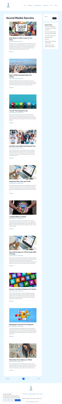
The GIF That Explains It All (18, 111)
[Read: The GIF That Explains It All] (22, 101)
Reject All (11, 400)
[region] (12, 397)
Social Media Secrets (38, 5)
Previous (7, 378)
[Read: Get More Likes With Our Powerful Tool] (22, 136)
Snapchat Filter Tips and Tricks (20, 181)
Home (25, 5)
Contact (56, 5)
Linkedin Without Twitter (17, 217)
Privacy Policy (25, 394)
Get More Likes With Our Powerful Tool (22, 146)
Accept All (17, 400)
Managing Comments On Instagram (21, 324)
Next (39, 378)
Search (46, 16)
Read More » (11, 51)
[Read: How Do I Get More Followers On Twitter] (22, 279)
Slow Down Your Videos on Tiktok (20, 360)
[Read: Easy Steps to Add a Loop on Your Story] (22, 28)
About (51, 5)
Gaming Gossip (30, 5)
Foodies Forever (45, 5)
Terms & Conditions (32, 394)
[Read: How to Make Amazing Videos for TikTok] (22, 65)
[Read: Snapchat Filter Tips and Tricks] (22, 172)
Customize (5, 400)
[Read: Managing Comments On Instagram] (22, 315)
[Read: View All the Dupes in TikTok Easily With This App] (22, 242)
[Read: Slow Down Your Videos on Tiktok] (22, 350)
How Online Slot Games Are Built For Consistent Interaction (50, 37)
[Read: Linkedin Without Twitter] (22, 207)
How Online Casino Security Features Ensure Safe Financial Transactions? (50, 28)
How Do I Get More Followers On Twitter (22, 289)
